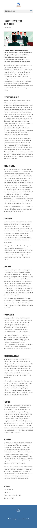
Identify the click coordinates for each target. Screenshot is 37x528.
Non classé (7, 498)
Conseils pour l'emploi (11, 495)
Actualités (7, 489)
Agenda (6, 492)
